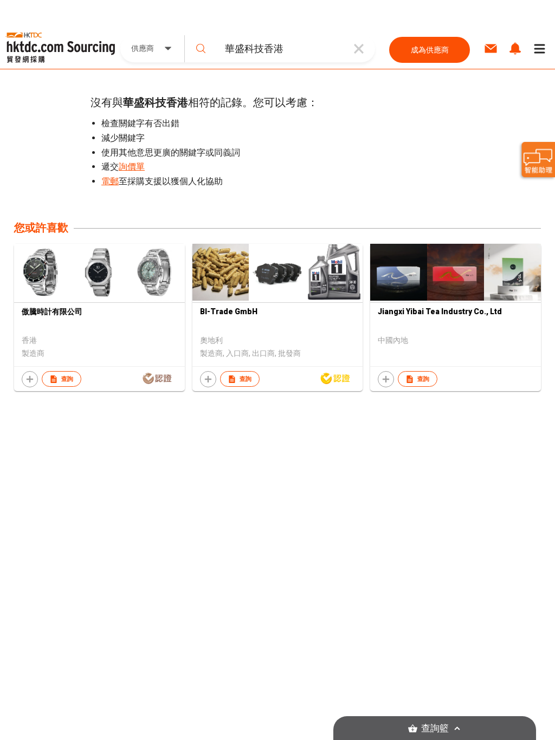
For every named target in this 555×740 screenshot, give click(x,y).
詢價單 (132, 166)
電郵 (110, 181)
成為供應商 (430, 50)
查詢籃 (435, 728)
